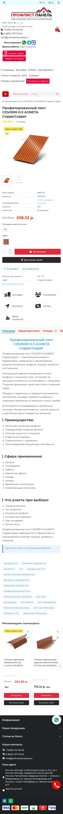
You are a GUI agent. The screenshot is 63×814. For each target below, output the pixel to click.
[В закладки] (28, 631)
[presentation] (3, 666)
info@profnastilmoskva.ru (15, 37)
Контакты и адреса (37, 81)
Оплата (32, 70)
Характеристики (29, 330)
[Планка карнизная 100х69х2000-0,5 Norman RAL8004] (16, 642)
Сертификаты (45, 70)
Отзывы (49, 330)
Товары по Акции (14, 58)
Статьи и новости (10, 75)
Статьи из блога (12, 736)
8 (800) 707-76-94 (12, 33)
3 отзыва (20, 121)
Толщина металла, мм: (14, 224)
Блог (24, 75)
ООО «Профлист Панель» (45, 201)
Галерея (33, 75)
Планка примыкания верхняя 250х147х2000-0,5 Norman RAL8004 (46, 662)
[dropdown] (4, 2)
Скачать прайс (15, 53)
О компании (8, 70)
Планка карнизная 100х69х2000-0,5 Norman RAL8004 (14, 662)
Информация (10, 720)
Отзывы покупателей (13, 81)
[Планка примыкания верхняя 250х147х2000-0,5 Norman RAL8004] (46, 642)
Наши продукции (13, 728)
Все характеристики (13, 284)
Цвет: (5, 235)
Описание (8, 330)
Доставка (21, 70)
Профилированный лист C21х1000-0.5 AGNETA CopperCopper (31, 344)
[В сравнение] (28, 637)
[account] (59, 2)
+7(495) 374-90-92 (13, 29)
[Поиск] (57, 94)
